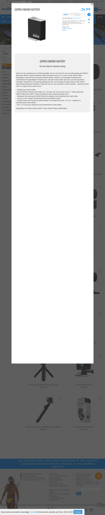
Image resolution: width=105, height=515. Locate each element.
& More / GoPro (67, 28)
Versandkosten (77, 18)
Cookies (32, 512)
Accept (78, 512)
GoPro (64, 30)
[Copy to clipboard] (88, 19)
